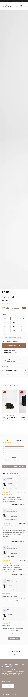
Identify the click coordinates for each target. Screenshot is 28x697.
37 (15, 318)
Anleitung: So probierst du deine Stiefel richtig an (15, 360)
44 (23, 326)
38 (22, 318)
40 (15, 322)
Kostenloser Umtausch (10, 352)
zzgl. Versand (11, 310)
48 (7, 334)
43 (15, 326)
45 (7, 330)
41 (22, 322)
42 (7, 326)
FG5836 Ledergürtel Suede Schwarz (9, 418)
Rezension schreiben (20, 466)
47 (23, 330)
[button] (14, 304)
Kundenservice (9, 695)
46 (15, 330)
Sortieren (11, 472)
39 (7, 322)
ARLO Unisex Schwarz (12, 485)
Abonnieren (8, 686)
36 (7, 318)
